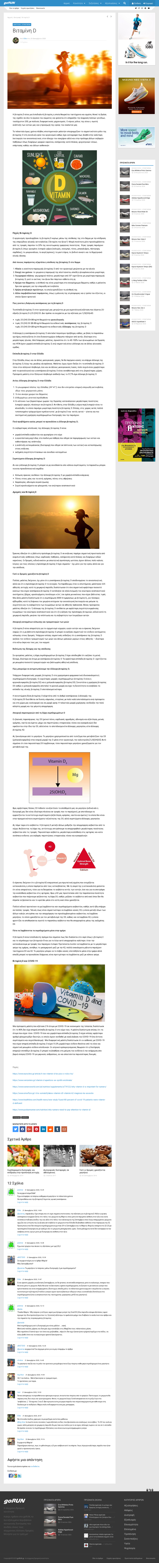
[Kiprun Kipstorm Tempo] (125, 259)
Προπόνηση (130, 1534)
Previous (140, 61)
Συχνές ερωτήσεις (27, 8)
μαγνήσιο (25, 1117)
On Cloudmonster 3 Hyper (141, 294)
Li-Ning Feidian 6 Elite (139, 280)
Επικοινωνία (40, 8)
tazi (18, 1392)
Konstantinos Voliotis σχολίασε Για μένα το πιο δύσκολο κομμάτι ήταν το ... (98, 1536)
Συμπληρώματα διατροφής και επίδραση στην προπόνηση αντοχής (23, 1171)
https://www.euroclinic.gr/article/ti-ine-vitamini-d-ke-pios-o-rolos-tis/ (43, 1074)
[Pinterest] (36, 1129)
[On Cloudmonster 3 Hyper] (125, 300)
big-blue (20, 1375)
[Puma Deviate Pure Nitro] (125, 190)
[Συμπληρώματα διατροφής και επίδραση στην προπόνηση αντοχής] (23, 1166)
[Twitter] (15, 1129)
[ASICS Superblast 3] (125, 328)
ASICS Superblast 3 (139, 322)
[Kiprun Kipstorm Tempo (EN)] (125, 273)
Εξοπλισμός (130, 1519)
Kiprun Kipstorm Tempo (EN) (142, 267)
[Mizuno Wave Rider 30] (125, 218)
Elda (25, 38)
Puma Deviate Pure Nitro (140, 184)
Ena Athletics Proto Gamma (141, 170)
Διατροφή (17, 17)
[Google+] (29, 1129)
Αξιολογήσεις (111, 3)
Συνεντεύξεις (131, 1538)
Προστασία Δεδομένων (133, 1558)
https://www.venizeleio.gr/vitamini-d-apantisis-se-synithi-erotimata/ (42, 1080)
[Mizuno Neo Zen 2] (125, 314)
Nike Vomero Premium (140, 225)
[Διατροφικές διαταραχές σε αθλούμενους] (59, 1166)
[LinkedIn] (43, 1129)
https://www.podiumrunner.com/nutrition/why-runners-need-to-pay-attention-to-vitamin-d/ (52, 1110)
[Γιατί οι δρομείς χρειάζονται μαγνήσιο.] (96, 1166)
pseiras (20, 1190)
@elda (19, 1309)
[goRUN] (12, 4)
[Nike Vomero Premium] (125, 232)
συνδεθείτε (34, 1466)
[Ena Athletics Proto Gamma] (125, 177)
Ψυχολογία (129, 1548)
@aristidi (20, 1323)
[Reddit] (50, 1129)
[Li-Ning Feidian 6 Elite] (125, 287)
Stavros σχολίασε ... (96, 1544)
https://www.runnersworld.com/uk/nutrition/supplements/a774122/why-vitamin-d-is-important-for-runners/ (59, 1087)
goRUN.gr (20, 1558)
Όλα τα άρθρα (14, 8)
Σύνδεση (137, 3)
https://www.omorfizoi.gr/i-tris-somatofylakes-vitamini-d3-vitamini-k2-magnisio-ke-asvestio (53, 1093)
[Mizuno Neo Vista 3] (125, 245)
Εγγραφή (149, 3)
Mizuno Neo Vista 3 (139, 239)
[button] (11, 1477)
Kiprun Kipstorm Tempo (140, 253)
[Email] (64, 1129)
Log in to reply (22, 1202)
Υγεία (127, 1543)
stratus (20, 1360)
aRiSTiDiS (21, 1257)
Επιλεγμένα (26, 24)
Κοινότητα (78, 3)
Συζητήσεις (94, 3)
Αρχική (67, 3)
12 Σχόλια (23, 42)
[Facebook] (22, 1129)
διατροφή (16, 1117)
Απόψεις (128, 1510)
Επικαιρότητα (131, 1524)
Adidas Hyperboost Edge (141, 198)
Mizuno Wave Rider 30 (140, 212)
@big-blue (21, 1422)
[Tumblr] (57, 1129)
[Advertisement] (136, 370)
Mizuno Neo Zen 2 (138, 308)
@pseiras (21, 1214)
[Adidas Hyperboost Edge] (125, 204)
